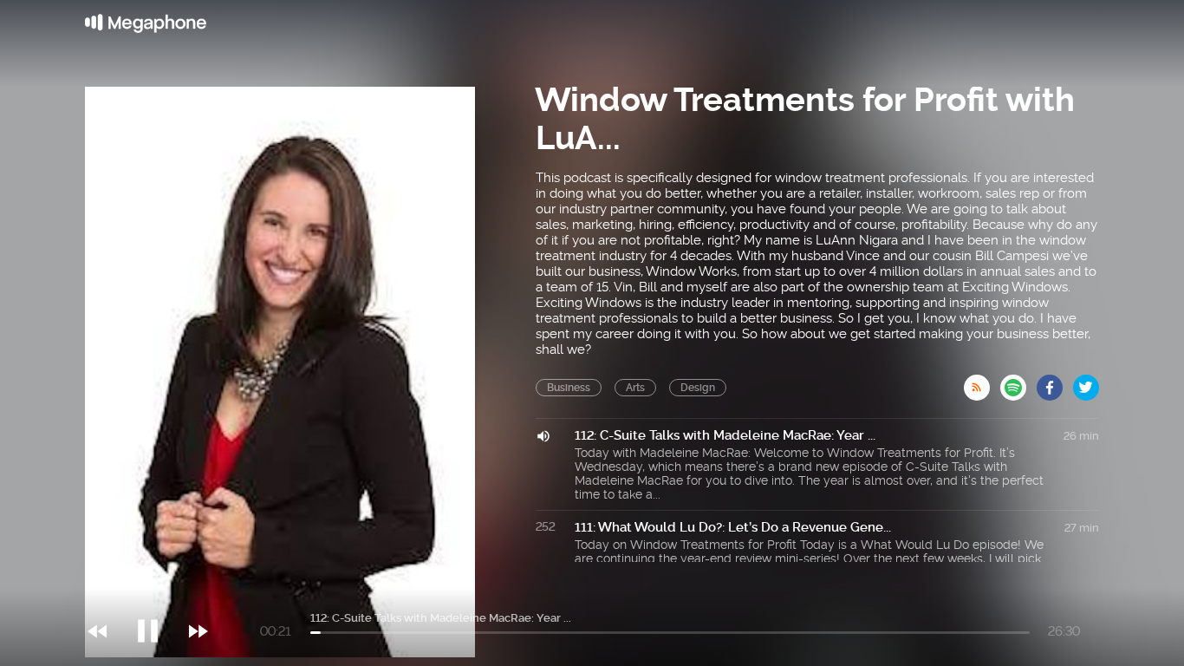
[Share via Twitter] (1086, 382)
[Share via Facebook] (1055, 382)
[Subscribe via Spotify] (1018, 382)
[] (156, 596)
